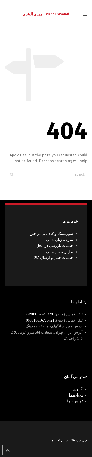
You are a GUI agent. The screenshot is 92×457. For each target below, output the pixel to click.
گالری (78, 389)
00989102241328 (39, 314)
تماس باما (75, 401)
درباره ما (76, 395)
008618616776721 (40, 320)
